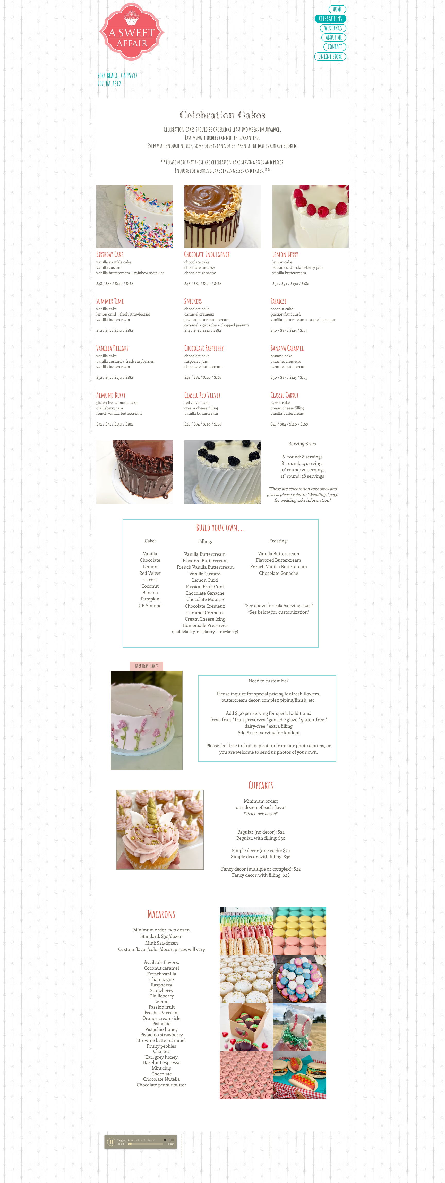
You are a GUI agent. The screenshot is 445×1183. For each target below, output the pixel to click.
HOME (337, 9)
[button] (134, 216)
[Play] (111, 1141)
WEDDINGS (333, 28)
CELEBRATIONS (330, 18)
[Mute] (165, 1139)
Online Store (330, 56)
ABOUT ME (334, 37)
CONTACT (335, 47)
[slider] (171, 1140)
